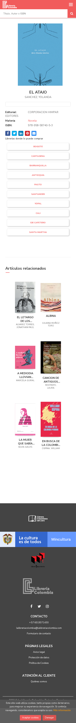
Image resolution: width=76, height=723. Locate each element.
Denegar (49, 717)
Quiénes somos (39, 681)
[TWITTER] (39, 606)
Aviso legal (39, 652)
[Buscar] (72, 13)
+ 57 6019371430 (39, 622)
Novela (32, 120)
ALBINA (51, 316)
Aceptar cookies (30, 717)
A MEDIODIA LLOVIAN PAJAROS (25, 375)
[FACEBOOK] (31, 606)
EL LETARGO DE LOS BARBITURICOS (25, 319)
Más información (62, 710)
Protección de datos (39, 657)
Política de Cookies (39, 663)
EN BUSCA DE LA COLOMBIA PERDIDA (51, 443)
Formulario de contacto (39, 633)
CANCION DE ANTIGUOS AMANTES (51, 379)
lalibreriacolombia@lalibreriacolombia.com (39, 628)
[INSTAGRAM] (47, 606)
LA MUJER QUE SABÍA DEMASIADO (25, 441)
